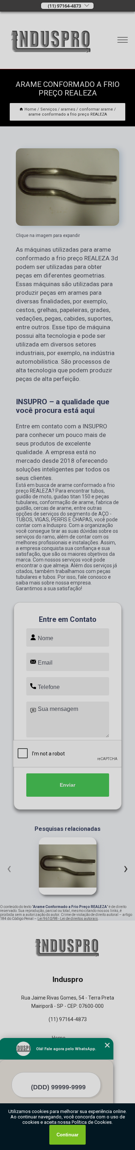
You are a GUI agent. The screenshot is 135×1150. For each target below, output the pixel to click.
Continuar (67, 1134)
